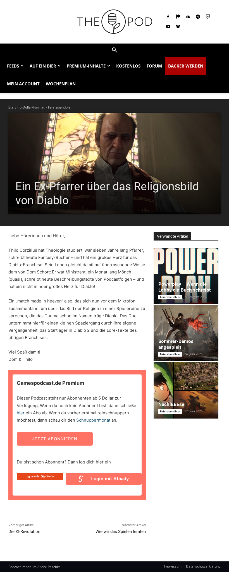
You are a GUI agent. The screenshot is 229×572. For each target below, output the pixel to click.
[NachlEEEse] (186, 390)
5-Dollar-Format (32, 107)
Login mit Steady (109, 478)
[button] (114, 50)
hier (21, 412)
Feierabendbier (60, 107)
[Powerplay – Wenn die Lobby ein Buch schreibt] (186, 276)
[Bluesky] (178, 26)
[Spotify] (198, 17)
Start (12, 107)
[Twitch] (207, 17)
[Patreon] (178, 17)
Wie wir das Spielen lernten (121, 531)
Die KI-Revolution (24, 531)
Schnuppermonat (93, 420)
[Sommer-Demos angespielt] (186, 333)
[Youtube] (168, 26)
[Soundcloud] (188, 17)
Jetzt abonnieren (54, 438)
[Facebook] (168, 17)
